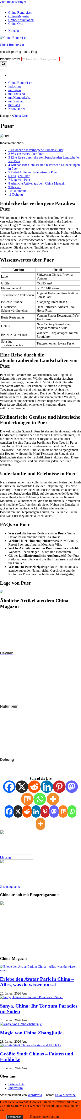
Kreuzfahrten (17, 108)
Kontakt (13, 30)
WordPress (35, 1095)
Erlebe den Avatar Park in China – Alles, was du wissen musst (37, 981)
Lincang (5, 857)
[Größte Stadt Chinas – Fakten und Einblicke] (30, 1045)
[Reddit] (34, 786)
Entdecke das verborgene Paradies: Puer (35, 150)
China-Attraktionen (21, 20)
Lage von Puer (19, 179)
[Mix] (27, 799)
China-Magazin (18, 16)
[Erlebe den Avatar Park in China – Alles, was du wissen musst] (40, 970)
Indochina (14, 86)
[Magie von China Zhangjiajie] (21, 1024)
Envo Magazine (65, 1095)
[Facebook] (9, 786)
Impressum (15, 1088)
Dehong (15, 194)
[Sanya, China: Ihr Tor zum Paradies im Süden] (31, 997)
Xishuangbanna (10, 886)
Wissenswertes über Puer (25, 153)
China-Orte (15, 23)
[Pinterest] (59, 786)
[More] (53, 799)
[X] (22, 786)
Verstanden (14, 1116)
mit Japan (14, 90)
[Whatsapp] (39, 799)
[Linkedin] (46, 786)
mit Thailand (16, 94)
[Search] (3, 64)
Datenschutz (16, 1084)
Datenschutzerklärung (44, 1116)
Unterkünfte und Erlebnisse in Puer (32, 172)
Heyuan (14, 187)
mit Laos (14, 105)
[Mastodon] (71, 786)
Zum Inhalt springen (13, 2)
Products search (10, 59)
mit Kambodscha (19, 97)
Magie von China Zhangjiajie (31, 1032)
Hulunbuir (17, 191)
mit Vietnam (16, 101)
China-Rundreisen (20, 12)
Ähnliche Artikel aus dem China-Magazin (36, 183)
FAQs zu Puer (18, 176)
